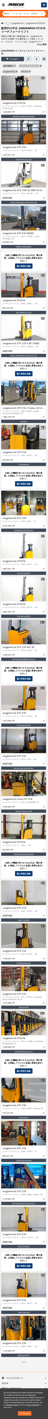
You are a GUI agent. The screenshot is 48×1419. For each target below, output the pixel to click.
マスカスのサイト (15, 1378)
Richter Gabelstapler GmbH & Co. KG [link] (23, 202)
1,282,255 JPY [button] (8, 655)
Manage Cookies (12, 1405)
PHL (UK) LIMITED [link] (23, 573)
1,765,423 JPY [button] (8, 959)
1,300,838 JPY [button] (8, 1047)
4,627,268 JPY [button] (8, 526)
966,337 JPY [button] (7, 1156)
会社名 (5, 1383)
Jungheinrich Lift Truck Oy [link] (23, 530)
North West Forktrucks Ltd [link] (23, 854)
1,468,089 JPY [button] (8, 112)
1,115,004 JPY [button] (8, 1199)
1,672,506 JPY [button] (8, 721)
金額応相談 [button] (7, 198)
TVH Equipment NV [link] (24, 725)
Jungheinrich (18, 23)
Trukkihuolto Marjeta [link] (23, 1160)
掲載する (44, 4)
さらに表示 (42, 44)
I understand (25, 1413)
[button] (12, 59)
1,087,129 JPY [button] (8, 417)
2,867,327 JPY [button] (8, 569)
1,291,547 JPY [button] (8, 155)
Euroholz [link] (23, 421)
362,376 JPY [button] (7, 308)
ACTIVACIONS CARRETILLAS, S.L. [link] (23, 659)
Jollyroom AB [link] (23, 1007)
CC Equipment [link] (23, 464)
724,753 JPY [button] (7, 1113)
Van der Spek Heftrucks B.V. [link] (24, 768)
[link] (23, 88)
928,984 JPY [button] (7, 242)
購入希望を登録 (24, 266)
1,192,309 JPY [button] (8, 1351)
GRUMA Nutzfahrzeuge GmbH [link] (24, 116)
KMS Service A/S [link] (24, 1355)
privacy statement (33, 1405)
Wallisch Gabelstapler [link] (23, 246)
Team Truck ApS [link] (24, 920)
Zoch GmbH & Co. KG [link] (23, 159)
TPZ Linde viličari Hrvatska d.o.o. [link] (23, 1203)
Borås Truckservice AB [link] (24, 811)
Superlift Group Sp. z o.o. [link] (24, 1051)
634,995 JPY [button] (7, 850)
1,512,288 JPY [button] (8, 1003)
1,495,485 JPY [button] (8, 807)
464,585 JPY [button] (7, 460)
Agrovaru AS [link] (23, 1117)
